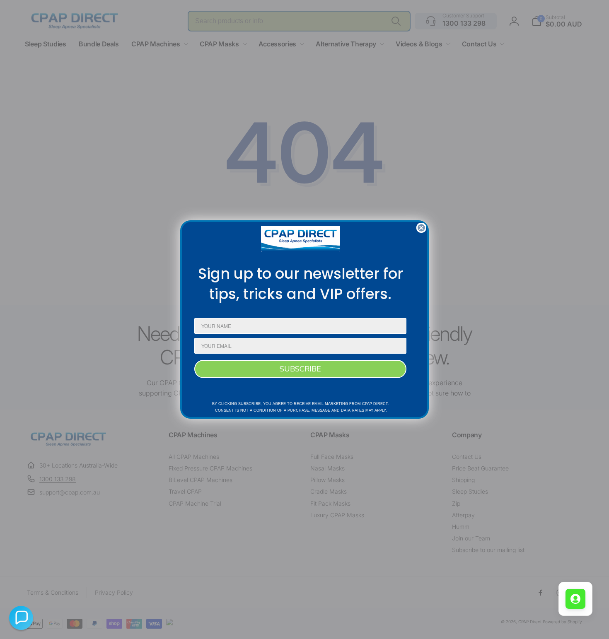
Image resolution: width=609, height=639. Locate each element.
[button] (21, 618)
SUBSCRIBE (300, 369)
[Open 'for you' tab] (575, 599)
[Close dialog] (421, 228)
